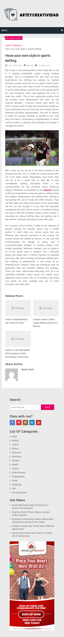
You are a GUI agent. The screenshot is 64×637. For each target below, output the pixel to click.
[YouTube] (38, 422)
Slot (14, 488)
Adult (14, 436)
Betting (17, 45)
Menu (4, 30)
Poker (15, 480)
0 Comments (45, 65)
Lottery (15, 468)
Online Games (18, 472)
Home (8, 45)
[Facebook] (12, 422)
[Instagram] (25, 422)
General (15, 460)
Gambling (16, 456)
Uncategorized (19, 492)
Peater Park (16, 65)
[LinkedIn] (32, 422)
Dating (15, 448)
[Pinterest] (19, 422)
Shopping (16, 484)
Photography (18, 476)
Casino (15, 444)
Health (15, 464)
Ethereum (16, 452)
